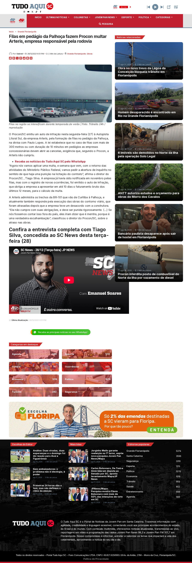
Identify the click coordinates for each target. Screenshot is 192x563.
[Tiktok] (36, 12)
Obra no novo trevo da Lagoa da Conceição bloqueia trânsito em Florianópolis (142, 71)
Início (11, 32)
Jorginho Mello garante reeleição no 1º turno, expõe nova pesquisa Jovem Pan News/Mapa (107, 454)
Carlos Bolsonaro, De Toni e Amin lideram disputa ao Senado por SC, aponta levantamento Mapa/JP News (107, 473)
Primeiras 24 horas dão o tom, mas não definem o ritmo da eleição (47, 488)
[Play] (155, 7)
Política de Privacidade (96, 558)
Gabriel (19, 54)
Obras (89, 54)
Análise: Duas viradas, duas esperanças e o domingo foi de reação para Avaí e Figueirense (49, 454)
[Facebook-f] (40, 12)
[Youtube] (28, 12)
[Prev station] (162, 7)
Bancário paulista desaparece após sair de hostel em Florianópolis (147, 235)
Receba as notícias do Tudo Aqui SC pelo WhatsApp (50, 161)
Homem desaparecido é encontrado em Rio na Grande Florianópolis (147, 114)
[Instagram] (24, 12)
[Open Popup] (168, 7)
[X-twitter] (32, 12)
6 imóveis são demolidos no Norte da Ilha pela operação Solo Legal (148, 154)
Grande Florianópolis (27, 32)
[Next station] (148, 7)
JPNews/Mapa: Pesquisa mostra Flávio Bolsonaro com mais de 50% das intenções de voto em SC (107, 494)
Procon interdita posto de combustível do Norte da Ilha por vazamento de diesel (148, 275)
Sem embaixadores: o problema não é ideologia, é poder (49, 472)
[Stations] (176, 7)
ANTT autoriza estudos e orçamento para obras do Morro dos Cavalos (148, 195)
